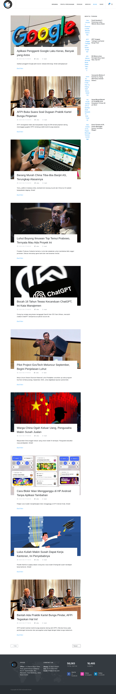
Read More (20, 68)
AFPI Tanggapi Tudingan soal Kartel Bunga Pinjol (98, 41)
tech (45, 59)
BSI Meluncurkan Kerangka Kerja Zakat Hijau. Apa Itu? (98, 57)
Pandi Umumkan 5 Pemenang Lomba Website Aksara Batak (98, 22)
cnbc (37, 59)
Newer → (76, 646)
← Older (14, 646)
